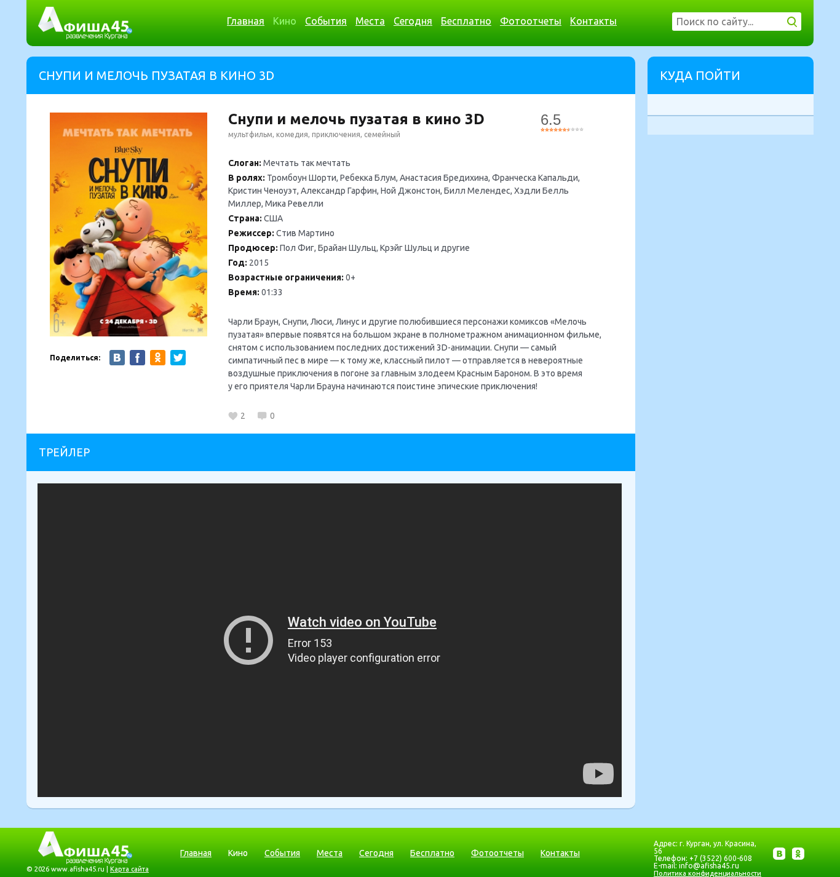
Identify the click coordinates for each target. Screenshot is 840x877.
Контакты (593, 20)
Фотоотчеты (530, 20)
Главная (245, 20)
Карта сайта (129, 869)
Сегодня (413, 20)
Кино (284, 20)
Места (370, 20)
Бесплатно (466, 20)
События (326, 20)
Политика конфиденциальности (707, 873)
